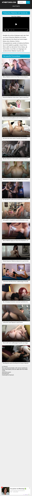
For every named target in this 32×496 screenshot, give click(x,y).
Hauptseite (16, 6)
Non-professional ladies (8, 368)
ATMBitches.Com (9, 2)
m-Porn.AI (4, 366)
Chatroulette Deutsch (8, 375)
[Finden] (28, 2)
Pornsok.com (5, 373)
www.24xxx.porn (6, 372)
